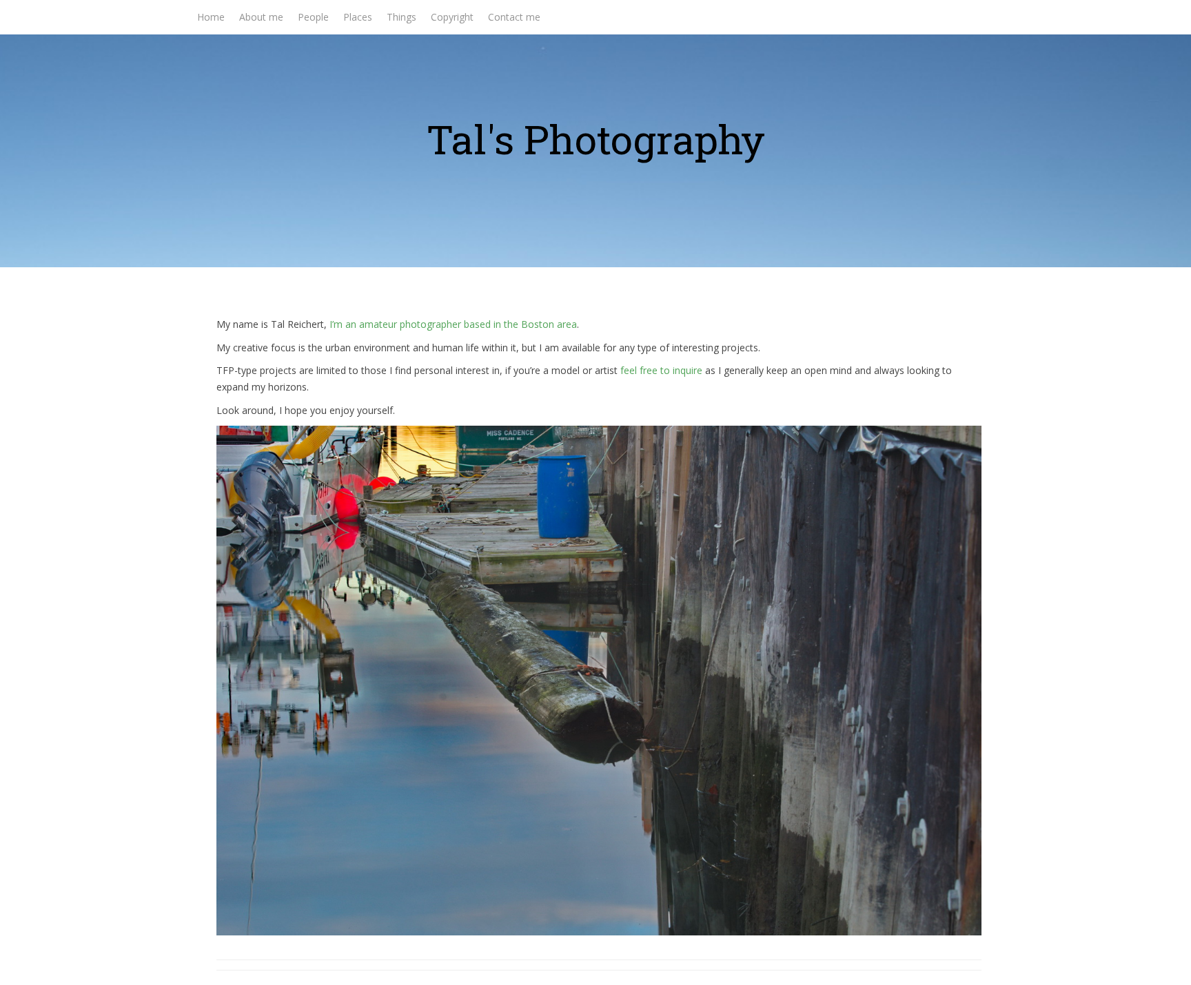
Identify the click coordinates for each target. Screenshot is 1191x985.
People (313, 16)
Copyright (452, 16)
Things (401, 16)
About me (261, 16)
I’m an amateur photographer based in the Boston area (453, 324)
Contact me (514, 16)
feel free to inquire (661, 370)
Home (211, 16)
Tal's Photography (596, 138)
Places (357, 16)
